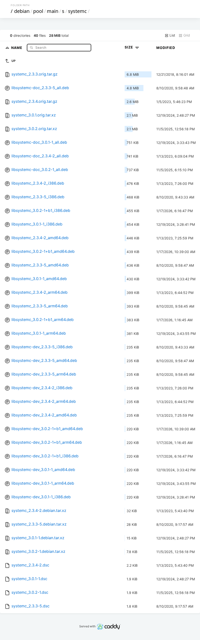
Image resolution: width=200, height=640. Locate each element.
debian (22, 11)
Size (129, 47)
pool (38, 11)
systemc (77, 11)
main (52, 11)
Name (17, 47)
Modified (165, 48)
